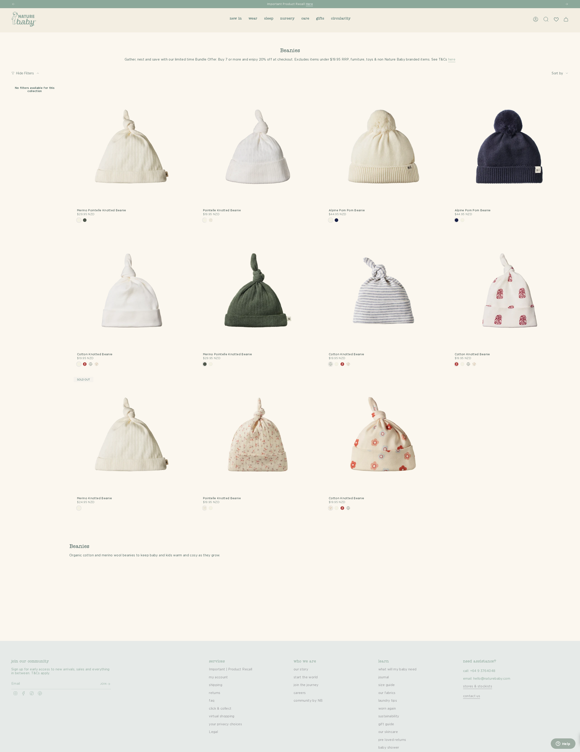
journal (383, 677)
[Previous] (13, 4)
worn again (387, 708)
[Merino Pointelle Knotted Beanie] (131, 147)
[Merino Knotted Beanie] (131, 435)
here (451, 59)
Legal (213, 732)
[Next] (567, 4)
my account (218, 677)
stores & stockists (477, 686)
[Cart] (566, 19)
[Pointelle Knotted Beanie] (257, 147)
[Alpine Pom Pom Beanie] (383, 147)
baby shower (388, 747)
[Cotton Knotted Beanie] (131, 291)
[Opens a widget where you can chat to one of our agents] (563, 744)
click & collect (220, 708)
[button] (235, 19)
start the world (306, 677)
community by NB (308, 700)
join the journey (306, 685)
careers (300, 693)
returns (214, 693)
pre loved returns (392, 740)
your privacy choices (225, 724)
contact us (471, 696)
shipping (215, 685)
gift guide (386, 724)
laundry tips (387, 700)
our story (301, 669)
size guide (386, 685)
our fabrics (387, 693)
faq (211, 700)
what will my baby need (397, 669)
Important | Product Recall (230, 669)
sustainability (388, 716)
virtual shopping (221, 716)
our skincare (388, 732)
